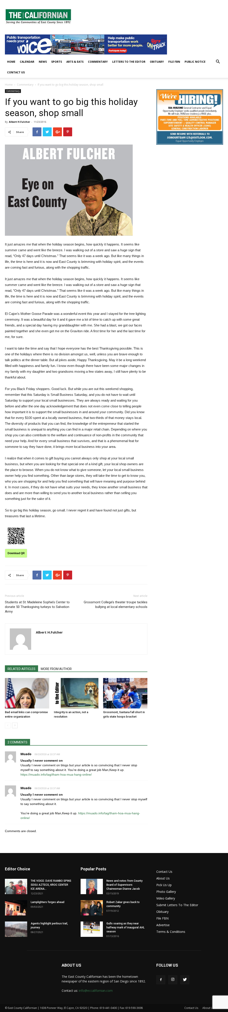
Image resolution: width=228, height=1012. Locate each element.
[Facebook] (160, 979)
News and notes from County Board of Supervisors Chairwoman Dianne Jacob (124, 884)
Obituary (157, 62)
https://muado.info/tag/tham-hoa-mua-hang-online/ (56, 774)
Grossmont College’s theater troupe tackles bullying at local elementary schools (115, 604)
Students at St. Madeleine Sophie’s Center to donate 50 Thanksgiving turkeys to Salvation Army (37, 607)
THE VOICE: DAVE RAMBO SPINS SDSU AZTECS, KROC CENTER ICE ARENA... (51, 884)
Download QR (16, 553)
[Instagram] (172, 979)
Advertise (163, 925)
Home (11, 62)
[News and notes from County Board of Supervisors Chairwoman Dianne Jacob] (92, 886)
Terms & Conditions (170, 932)
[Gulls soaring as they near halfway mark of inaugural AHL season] (92, 929)
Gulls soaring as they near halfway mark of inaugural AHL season (125, 927)
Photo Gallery (166, 891)
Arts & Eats (74, 62)
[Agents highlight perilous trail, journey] (16, 929)
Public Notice (195, 62)
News (43, 62)
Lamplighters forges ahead (47, 902)
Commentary (98, 62)
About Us (163, 878)
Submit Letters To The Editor (177, 905)
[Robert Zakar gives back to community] (92, 907)
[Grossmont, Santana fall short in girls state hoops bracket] (125, 693)
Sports (56, 62)
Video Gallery (165, 898)
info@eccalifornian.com (96, 990)
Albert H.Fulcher (19, 121)
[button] (217, 62)
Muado (25, 754)
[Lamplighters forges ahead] (16, 907)
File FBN (174, 62)
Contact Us (16, 72)
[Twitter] (184, 979)
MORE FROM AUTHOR (56, 669)
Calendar (27, 62)
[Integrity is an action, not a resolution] (76, 693)
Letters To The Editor (128, 62)
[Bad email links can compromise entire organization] (27, 693)
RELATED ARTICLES (21, 669)
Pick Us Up (164, 885)
